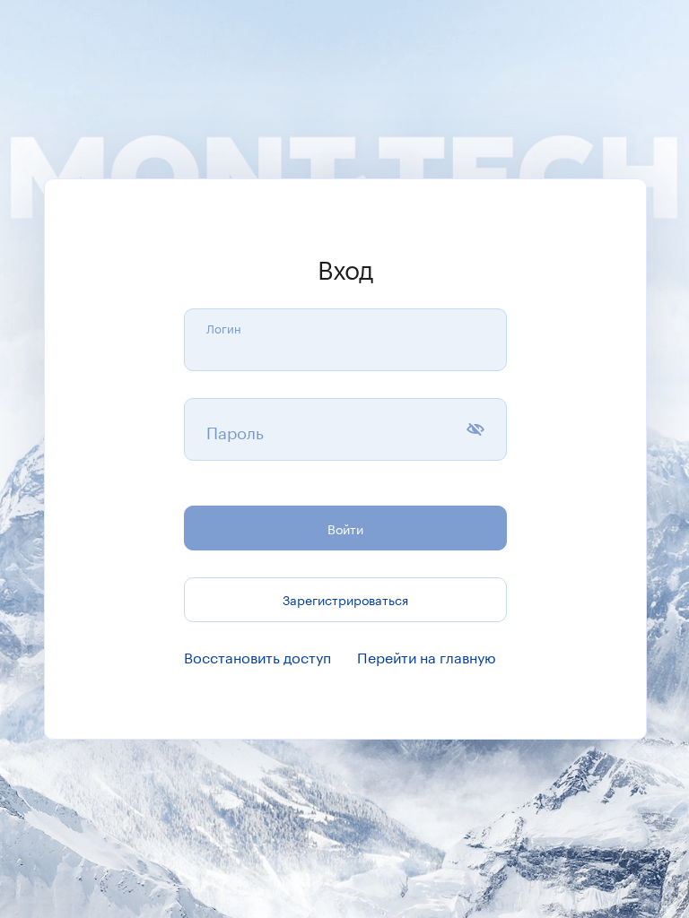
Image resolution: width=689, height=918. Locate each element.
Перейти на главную (426, 656)
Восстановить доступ (257, 656)
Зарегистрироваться (345, 599)
